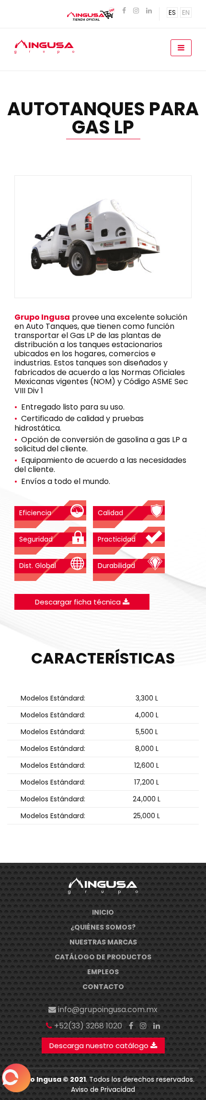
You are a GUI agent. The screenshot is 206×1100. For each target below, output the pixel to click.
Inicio (103, 912)
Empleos (103, 972)
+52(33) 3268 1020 (88, 1025)
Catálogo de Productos (103, 957)
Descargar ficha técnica (79, 602)
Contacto (103, 986)
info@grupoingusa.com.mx (108, 1009)
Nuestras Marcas (103, 942)
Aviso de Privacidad (103, 1089)
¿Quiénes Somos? (103, 927)
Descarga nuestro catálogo (99, 1045)
